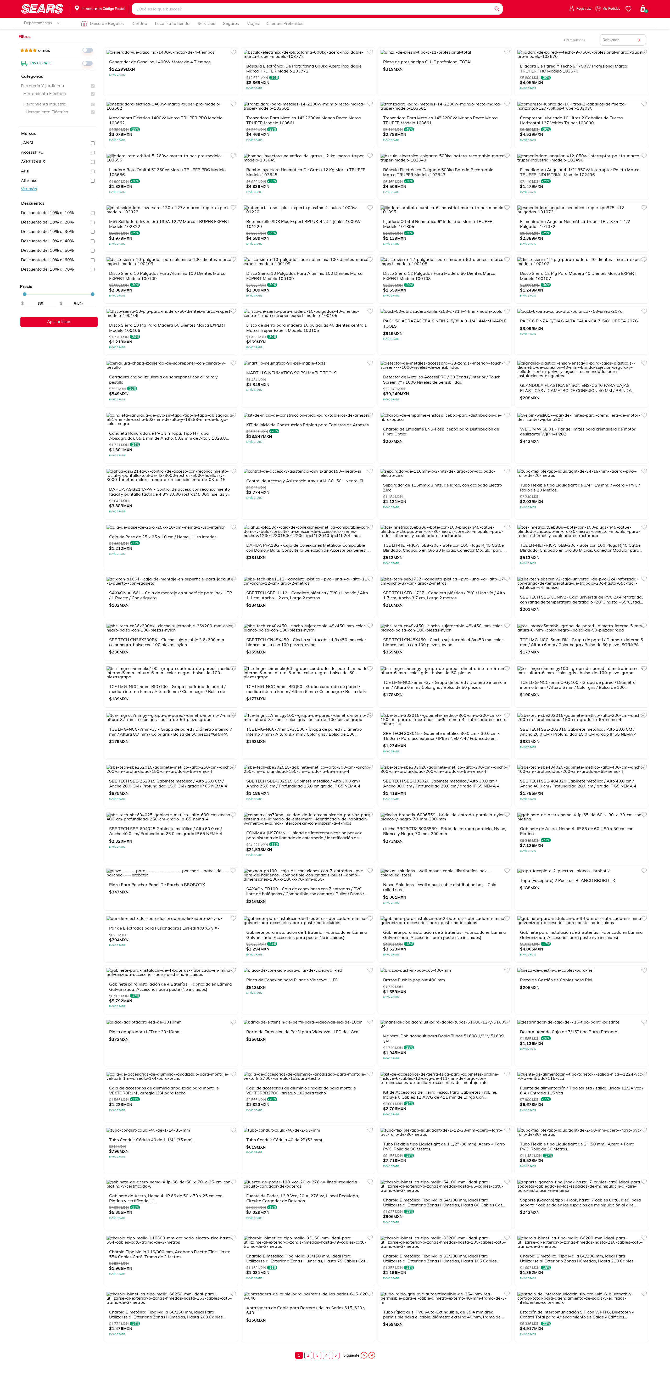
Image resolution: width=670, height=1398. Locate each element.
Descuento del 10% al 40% (47, 240)
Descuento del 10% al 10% (47, 212)
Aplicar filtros (59, 322)
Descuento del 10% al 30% (47, 231)
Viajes (253, 23)
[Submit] (496, 8)
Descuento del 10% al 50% (47, 250)
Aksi (25, 171)
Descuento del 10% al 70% (47, 269)
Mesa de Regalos (107, 23)
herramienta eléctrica (44, 93)
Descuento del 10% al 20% (47, 222)
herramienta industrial (45, 104)
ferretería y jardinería (42, 85)
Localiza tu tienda (172, 23)
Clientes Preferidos (285, 23)
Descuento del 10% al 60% (47, 259)
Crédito (140, 23)
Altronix (28, 180)
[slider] (24, 294)
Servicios (206, 23)
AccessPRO (32, 152)
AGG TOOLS (33, 161)
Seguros (231, 23)
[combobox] (317, 9)
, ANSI (27, 142)
